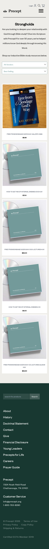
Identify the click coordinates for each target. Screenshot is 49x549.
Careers (8, 461)
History (7, 417)
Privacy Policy (10, 524)
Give (6, 436)
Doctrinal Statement (15, 423)
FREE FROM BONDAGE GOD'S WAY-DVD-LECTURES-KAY (24, 249)
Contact (8, 429)
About (7, 411)
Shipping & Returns (13, 528)
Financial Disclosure (15, 442)
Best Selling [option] (8, 71)
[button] (39, 5)
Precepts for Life (13, 454)
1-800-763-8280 (11, 505)
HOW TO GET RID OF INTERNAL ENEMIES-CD (24, 307)
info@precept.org (12, 501)
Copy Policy (27, 524)
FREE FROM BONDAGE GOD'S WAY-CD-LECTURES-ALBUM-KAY (24, 366)
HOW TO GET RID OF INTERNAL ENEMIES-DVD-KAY (24, 191)
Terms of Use (30, 521)
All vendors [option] (8, 64)
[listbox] (24, 64)
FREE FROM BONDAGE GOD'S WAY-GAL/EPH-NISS (24, 134)
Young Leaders (12, 448)
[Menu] (41, 11)
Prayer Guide (11, 467)
